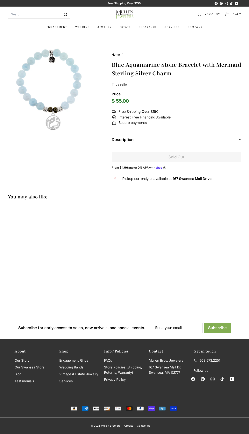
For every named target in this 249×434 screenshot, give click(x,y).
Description (123, 139)
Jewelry (104, 26)
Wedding (82, 26)
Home (116, 54)
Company (195, 26)
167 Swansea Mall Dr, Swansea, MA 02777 (165, 369)
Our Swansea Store (30, 367)
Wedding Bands (71, 367)
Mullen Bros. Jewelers (166, 360)
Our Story (22, 360)
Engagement (57, 26)
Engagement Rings (73, 360)
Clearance (148, 26)
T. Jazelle (119, 84)
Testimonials (24, 381)
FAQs (108, 360)
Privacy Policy (115, 379)
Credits (128, 425)
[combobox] (39, 14)
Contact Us (143, 425)
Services (172, 26)
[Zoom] (53, 87)
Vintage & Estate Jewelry (78, 374)
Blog (18, 374)
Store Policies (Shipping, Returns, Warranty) (123, 369)
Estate (125, 26)
